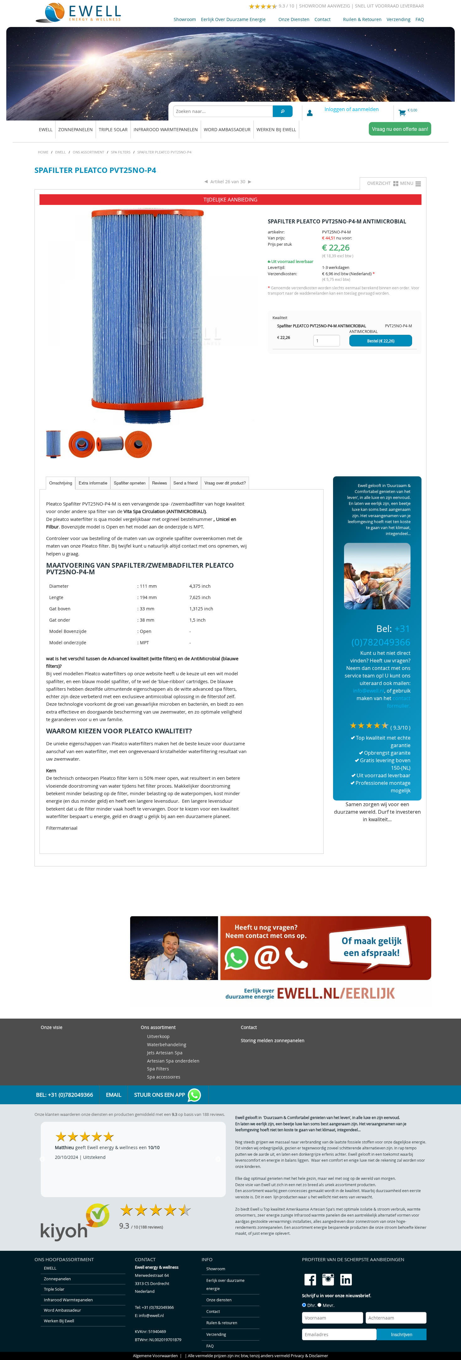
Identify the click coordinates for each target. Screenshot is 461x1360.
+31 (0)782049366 (158, 1307)
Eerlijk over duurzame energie (232, 20)
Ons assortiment (158, 1027)
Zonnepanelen (75, 129)
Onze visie (51, 1027)
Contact (321, 20)
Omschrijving (60, 483)
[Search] (283, 111)
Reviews (159, 483)
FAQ (420, 19)
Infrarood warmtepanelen (166, 129)
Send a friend (185, 483)
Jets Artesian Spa (165, 1053)
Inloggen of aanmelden (352, 109)
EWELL (45, 129)
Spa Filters (158, 1069)
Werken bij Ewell (276, 129)
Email (113, 1094)
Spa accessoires (163, 1077)
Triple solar (113, 129)
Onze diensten (294, 19)
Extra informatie (93, 483)
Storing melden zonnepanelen (273, 1040)
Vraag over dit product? (225, 483)
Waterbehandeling (166, 1044)
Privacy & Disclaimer (309, 1355)
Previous (42, 1159)
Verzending (399, 19)
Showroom (185, 19)
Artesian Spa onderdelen (173, 1061)
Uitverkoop (158, 1036)
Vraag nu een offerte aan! (400, 128)
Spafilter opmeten (130, 483)
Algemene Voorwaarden (155, 1355)
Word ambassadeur (227, 129)
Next (218, 1159)
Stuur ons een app (160, 1094)
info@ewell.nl (368, 690)
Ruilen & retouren (362, 19)
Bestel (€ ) (381, 341)
